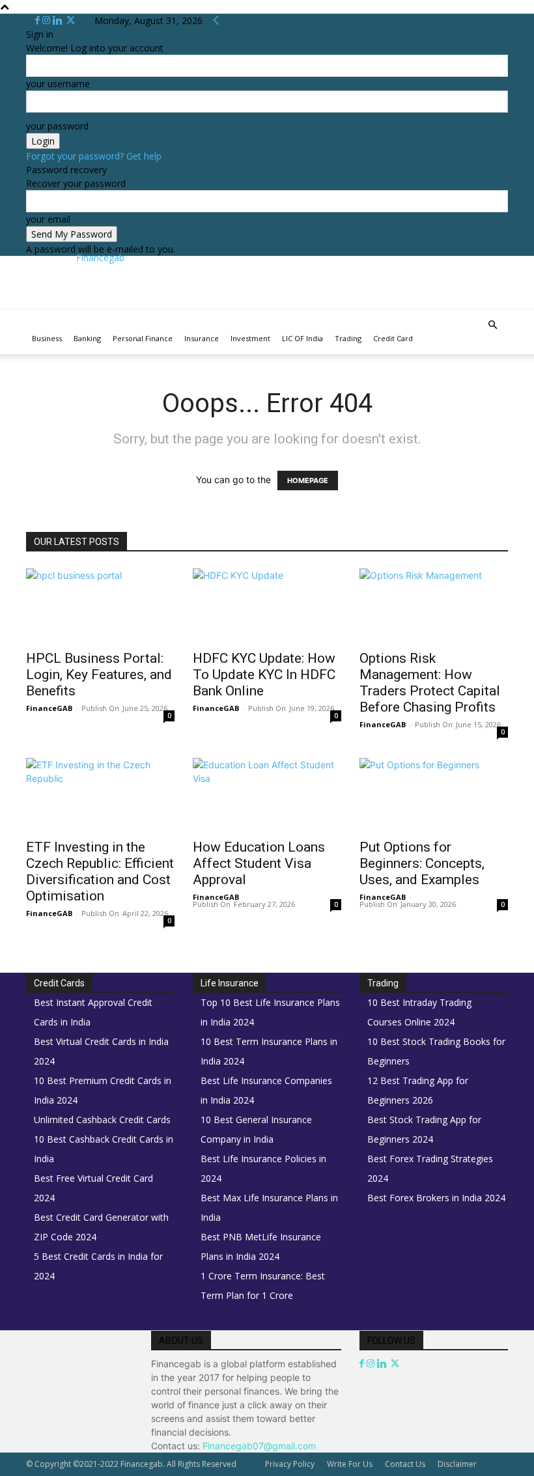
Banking (87, 338)
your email (48, 219)
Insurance (201, 338)
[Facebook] (38, 20)
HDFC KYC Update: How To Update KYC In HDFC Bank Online (264, 674)
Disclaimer (457, 1463)
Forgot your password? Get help (94, 156)
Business (47, 338)
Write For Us (349, 1463)
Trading (348, 338)
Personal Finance (143, 338)
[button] (492, 325)
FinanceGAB (49, 708)
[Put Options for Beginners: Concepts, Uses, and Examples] (433, 794)
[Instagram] (47, 20)
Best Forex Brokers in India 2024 (436, 1197)
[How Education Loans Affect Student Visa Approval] (267, 794)
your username (58, 83)
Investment (250, 338)
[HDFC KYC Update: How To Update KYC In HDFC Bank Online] (267, 605)
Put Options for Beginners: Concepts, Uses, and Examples (422, 863)
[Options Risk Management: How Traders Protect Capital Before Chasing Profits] (433, 605)
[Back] (216, 20)
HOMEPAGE (307, 480)
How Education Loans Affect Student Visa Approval (259, 863)
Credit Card (393, 338)
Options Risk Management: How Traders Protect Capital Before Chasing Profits (429, 682)
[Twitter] (70, 20)
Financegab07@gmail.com (259, 1445)
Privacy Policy (290, 1463)
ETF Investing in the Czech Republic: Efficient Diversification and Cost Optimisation (100, 871)
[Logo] (27, 316)
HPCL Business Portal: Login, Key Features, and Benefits (99, 674)
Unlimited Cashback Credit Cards (102, 1119)
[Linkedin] (59, 20)
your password (57, 126)
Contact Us (405, 1463)
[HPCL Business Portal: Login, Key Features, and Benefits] (100, 605)
